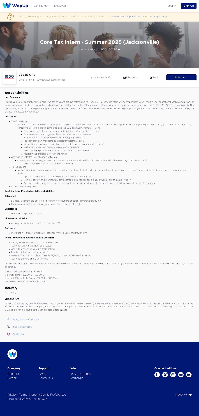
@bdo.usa (18, 334)
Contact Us (46, 378)
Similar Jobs (180, 77)
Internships (76, 378)
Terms (23, 394)
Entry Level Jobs (80, 374)
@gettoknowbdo (22, 327)
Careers (12, 378)
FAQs (42, 374)
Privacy (12, 394)
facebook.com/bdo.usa (25, 319)
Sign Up (189, 6)
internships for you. (159, 16)
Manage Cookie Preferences (47, 394)
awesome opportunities (128, 16)
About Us (13, 374)
